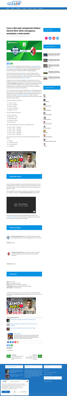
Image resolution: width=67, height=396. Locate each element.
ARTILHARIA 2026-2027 (47, 106)
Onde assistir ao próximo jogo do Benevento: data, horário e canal (53, 66)
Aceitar (6, 391)
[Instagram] (13, 342)
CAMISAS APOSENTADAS (47, 137)
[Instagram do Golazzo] (46, 38)
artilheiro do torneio (22, 95)
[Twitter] (57, 38)
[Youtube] (15, 342)
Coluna (34, 8)
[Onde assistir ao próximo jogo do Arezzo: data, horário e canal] (45, 73)
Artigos (29, 8)
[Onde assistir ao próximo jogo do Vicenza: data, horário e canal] (45, 78)
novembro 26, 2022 (11, 36)
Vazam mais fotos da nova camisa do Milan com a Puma (16, 375)
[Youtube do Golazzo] (53, 38)
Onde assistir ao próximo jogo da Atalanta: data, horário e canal (54, 54)
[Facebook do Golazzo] (50, 38)
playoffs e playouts (25, 78)
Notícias (24, 8)
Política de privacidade (14, 394)
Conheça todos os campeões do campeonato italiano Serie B (22, 319)
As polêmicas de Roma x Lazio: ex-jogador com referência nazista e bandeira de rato (16, 371)
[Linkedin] (10, 342)
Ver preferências (23, 391)
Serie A (7, 8)
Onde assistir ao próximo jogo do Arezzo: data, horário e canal (54, 72)
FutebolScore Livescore (48, 374)
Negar (15, 391)
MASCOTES (45, 132)
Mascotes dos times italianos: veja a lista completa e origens (23, 328)
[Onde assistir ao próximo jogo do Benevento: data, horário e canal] (45, 66)
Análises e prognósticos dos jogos (50, 372)
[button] (27, 381)
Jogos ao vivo (25, 36)
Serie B (12, 8)
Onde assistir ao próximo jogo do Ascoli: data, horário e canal (54, 60)
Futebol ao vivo (47, 370)
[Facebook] (8, 342)
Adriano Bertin (18, 36)
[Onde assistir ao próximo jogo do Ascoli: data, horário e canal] (45, 61)
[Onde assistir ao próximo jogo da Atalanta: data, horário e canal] (45, 55)
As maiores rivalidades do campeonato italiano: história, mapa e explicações (23, 324)
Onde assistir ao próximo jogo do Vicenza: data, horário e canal (54, 77)
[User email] (18, 342)
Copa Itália (18, 8)
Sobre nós (40, 8)
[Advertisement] (33, 19)
